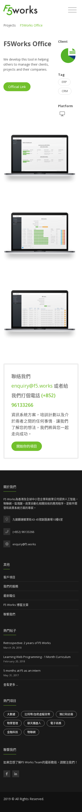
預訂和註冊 (66, 714)
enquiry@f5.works (32, 386)
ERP (64, 82)
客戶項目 (9, 577)
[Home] (20, 10)
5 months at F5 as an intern (22, 670)
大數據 (11, 714)
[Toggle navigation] (72, 10)
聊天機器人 (34, 723)
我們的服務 (10, 586)
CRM (65, 91)
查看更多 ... (10, 684)
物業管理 (12, 723)
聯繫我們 (9, 614)
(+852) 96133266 (23, 532)
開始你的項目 (26, 446)
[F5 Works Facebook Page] (6, 773)
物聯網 (31, 732)
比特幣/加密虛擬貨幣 (37, 714)
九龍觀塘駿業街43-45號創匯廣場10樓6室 (38, 520)
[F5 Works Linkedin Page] (15, 773)
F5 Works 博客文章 (15, 605)
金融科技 (12, 732)
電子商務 (55, 723)
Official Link (17, 86)
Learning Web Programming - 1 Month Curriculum (37, 657)
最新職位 (9, 596)
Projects (9, 25)
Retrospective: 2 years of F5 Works (27, 643)
